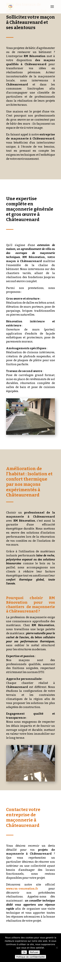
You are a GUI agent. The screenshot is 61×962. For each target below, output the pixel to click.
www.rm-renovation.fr (22, 888)
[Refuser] (56, 947)
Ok (24, 952)
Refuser (34, 952)
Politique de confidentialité (30, 956)
